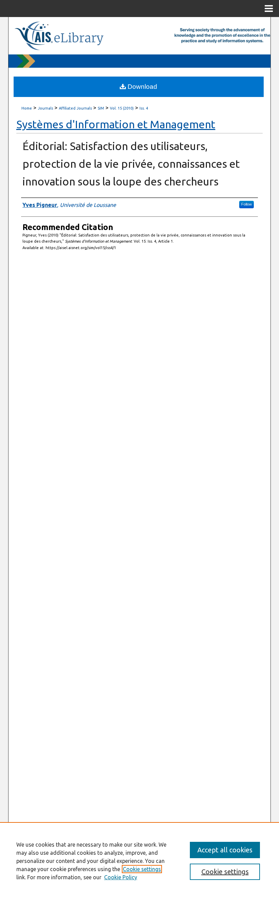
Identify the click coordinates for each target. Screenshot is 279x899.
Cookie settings (142, 869)
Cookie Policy (120, 877)
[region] (139, 860)
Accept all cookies (224, 850)
